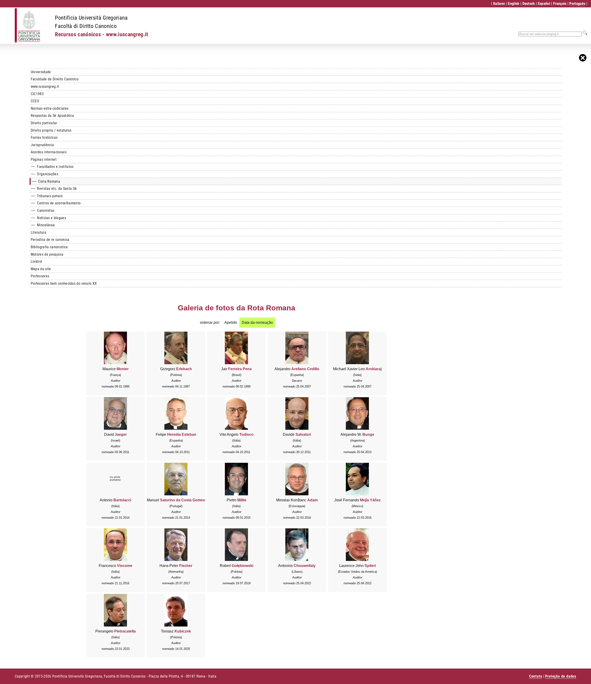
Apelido (230, 322)
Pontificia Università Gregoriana (91, 18)
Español (544, 3)
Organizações (44, 174)
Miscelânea (43, 225)
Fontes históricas (44, 137)
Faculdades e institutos (52, 166)
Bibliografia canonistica (49, 247)
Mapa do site (41, 269)
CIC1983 (37, 94)
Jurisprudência (42, 145)
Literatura (38, 232)
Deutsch (528, 3)
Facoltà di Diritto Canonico (86, 26)
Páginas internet (44, 159)
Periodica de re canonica (50, 239)
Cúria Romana (46, 181)
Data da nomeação (257, 322)
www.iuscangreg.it (45, 86)
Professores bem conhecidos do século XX (64, 283)
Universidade (41, 72)
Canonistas (42, 210)
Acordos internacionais (48, 152)
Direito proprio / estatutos (51, 130)
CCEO (35, 101)
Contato (535, 676)
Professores (40, 276)
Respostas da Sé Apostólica (52, 115)
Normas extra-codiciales (49, 108)
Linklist (36, 261)
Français (560, 3)
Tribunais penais (47, 196)
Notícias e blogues (48, 218)
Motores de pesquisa (47, 254)
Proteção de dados (560, 676)
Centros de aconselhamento (56, 203)
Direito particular (44, 123)
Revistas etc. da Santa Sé (54, 188)
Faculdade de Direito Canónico (54, 79)
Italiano (499, 3)
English (513, 3)
